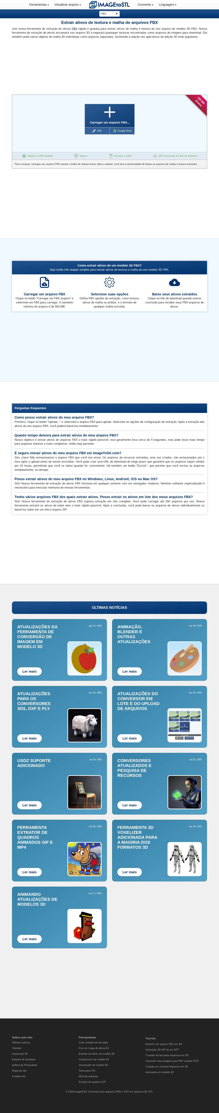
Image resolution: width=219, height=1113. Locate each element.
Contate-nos (19, 1076)
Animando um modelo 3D (159, 1072)
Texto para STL (87, 1070)
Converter (144, 4)
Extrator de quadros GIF (92, 1081)
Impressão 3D (20, 1053)
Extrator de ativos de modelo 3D (97, 1053)
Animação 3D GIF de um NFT (162, 1049)
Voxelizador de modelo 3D (93, 1065)
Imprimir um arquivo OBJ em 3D (163, 1044)
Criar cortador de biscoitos (93, 1042)
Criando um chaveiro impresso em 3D (166, 1066)
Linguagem (166, 4)
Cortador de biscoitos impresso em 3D (167, 1055)
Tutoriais (16, 1048)
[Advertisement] (59, 66)
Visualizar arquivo (66, 4)
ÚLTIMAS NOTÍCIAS (109, 607)
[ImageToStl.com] (109, 4)
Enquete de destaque (24, 1059)
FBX (74, 28)
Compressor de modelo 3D (94, 1059)
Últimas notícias (21, 1042)
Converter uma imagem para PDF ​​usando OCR (172, 1060)
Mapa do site (19, 1070)
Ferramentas (38, 4)
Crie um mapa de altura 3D (94, 1048)
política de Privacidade (24, 1065)
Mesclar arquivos (88, 1076)
